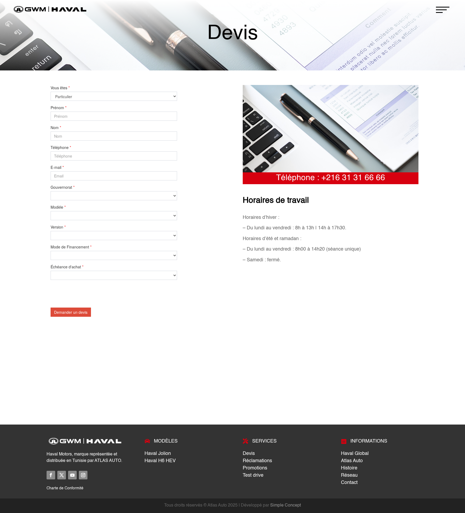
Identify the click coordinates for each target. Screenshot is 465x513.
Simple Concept (285, 505)
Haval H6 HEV (160, 460)
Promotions (255, 468)
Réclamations (257, 460)
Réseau (349, 475)
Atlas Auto (352, 460)
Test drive (253, 475)
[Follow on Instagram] (83, 475)
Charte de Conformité (65, 488)
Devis (249, 453)
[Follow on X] (61, 475)
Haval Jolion (158, 453)
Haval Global (355, 453)
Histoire (349, 468)
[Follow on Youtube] (72, 475)
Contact (349, 482)
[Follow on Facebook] (51, 475)
